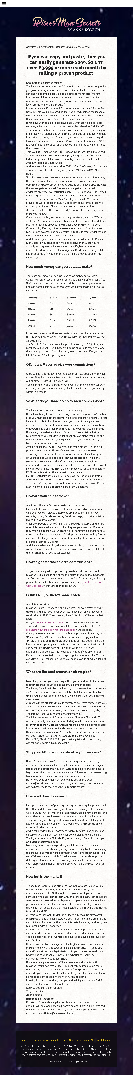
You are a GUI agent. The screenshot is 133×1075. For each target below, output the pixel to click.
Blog (30, 1040)
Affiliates (95, 1040)
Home (23, 1040)
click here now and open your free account (50, 629)
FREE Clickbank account (50, 622)
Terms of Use (66, 1040)
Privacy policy (82, 1040)
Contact (54, 1040)
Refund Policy (41, 1040)
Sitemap (105, 1040)
